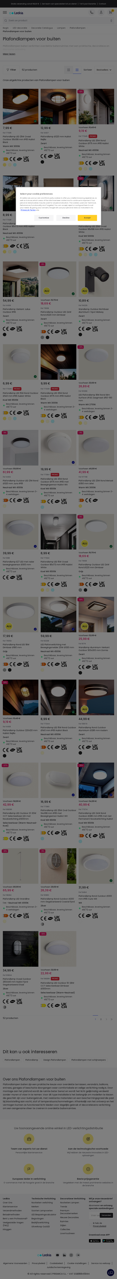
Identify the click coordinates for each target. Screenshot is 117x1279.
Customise (44, 218)
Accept (87, 218)
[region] (58, 206)
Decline (65, 218)
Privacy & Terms (28, 210)
